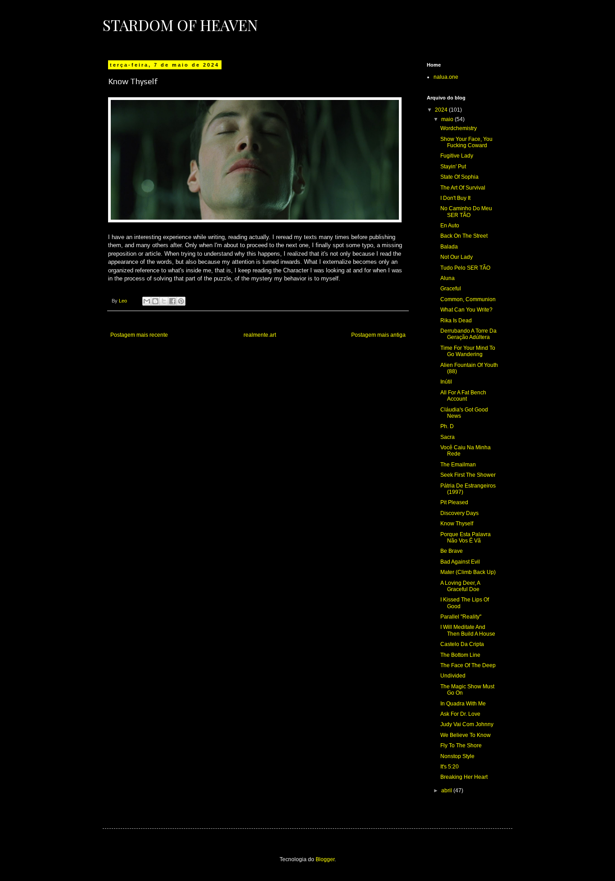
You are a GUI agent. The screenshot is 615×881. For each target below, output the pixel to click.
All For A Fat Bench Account (463, 395)
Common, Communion (468, 299)
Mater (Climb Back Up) (468, 572)
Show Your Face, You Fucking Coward (466, 142)
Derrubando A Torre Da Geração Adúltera (468, 334)
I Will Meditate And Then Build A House (467, 630)
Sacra (447, 437)
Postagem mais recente (139, 335)
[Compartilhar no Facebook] (172, 301)
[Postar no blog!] (155, 301)
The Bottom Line (460, 655)
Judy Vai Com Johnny (466, 724)
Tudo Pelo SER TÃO (465, 268)
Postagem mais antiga (378, 335)
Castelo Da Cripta (462, 644)
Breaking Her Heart (464, 777)
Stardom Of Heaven (180, 24)
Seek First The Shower (468, 475)
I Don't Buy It (455, 198)
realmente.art (260, 335)
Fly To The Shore (461, 745)
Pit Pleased (454, 502)
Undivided (453, 676)
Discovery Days (459, 513)
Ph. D (447, 426)
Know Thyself (456, 523)
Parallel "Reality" (460, 617)
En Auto (449, 225)
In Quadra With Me (463, 703)
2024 (442, 110)
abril (447, 790)
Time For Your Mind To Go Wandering (467, 351)
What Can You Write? (466, 310)
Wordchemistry (458, 128)
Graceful (450, 288)
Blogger (325, 859)
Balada (449, 247)
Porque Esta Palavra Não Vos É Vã (465, 537)
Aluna (447, 278)
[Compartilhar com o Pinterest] (180, 301)
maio (448, 119)
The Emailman (458, 464)
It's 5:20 (449, 767)
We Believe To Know (465, 735)
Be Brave (451, 551)
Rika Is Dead (456, 320)
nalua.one (446, 77)
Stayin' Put (453, 166)
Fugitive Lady (456, 156)
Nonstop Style (457, 756)
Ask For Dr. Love (460, 714)
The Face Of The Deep (468, 665)
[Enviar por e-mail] (146, 301)
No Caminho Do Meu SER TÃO (466, 211)
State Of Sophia (459, 177)
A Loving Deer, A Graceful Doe (460, 586)
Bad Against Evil (460, 562)
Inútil (446, 382)
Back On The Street (464, 236)
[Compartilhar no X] (163, 301)
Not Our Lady (456, 257)
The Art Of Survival (462, 188)
